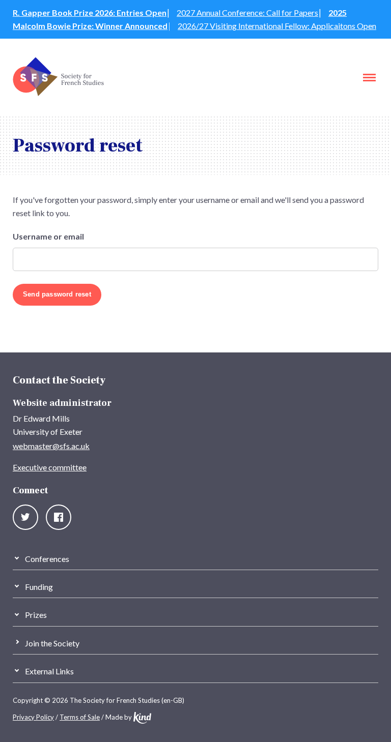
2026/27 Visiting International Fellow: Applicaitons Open (277, 26)
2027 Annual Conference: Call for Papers (247, 12)
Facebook (58, 517)
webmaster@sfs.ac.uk (51, 446)
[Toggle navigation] (369, 77)
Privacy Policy (33, 717)
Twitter (25, 517)
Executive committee (50, 467)
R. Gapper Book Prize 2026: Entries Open (89, 12)
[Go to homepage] (58, 93)
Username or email (48, 236)
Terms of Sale (80, 717)
